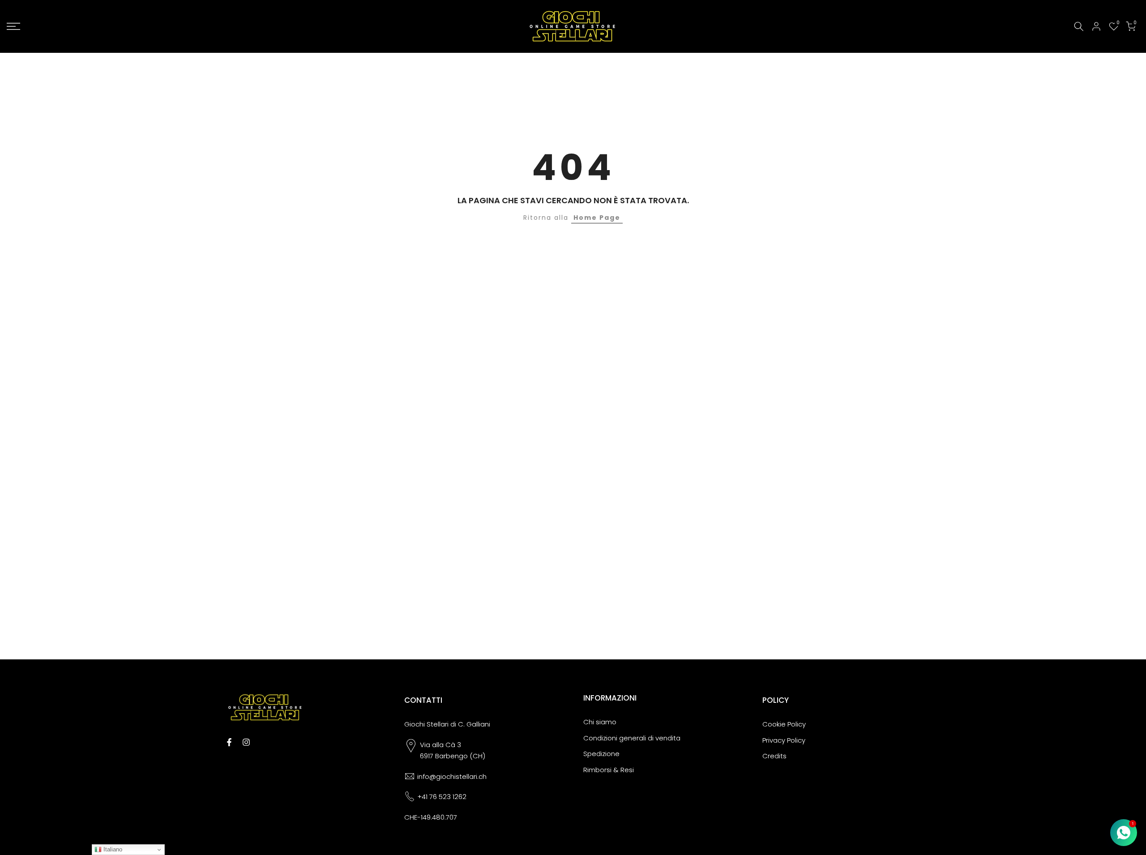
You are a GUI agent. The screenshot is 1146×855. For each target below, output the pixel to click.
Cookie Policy (784, 724)
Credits (774, 756)
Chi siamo (599, 722)
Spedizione (601, 753)
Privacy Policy (783, 740)
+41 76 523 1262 (441, 796)
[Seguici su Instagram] (246, 742)
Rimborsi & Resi (608, 769)
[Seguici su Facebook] (229, 742)
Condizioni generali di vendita (631, 738)
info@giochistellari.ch (452, 776)
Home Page (596, 217)
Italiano (112, 849)
